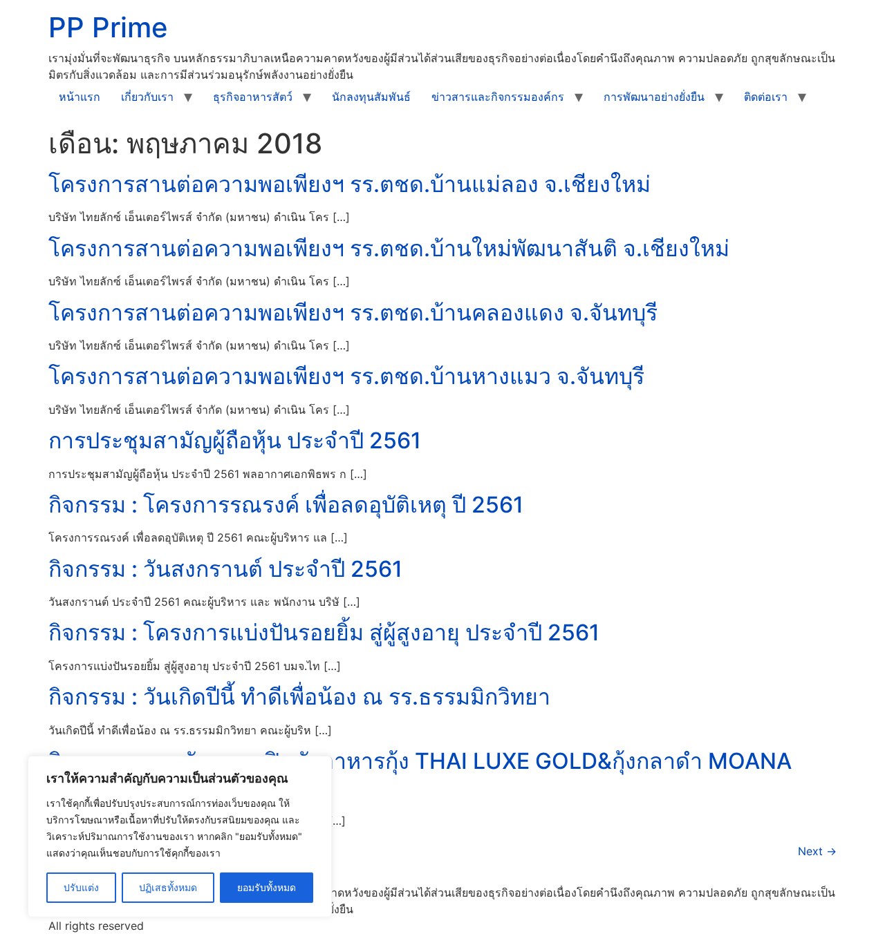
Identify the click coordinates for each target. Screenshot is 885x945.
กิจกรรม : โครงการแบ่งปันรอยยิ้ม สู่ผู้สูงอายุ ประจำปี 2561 (323, 632)
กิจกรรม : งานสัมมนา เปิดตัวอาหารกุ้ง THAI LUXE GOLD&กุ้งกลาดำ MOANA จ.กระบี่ (420, 774)
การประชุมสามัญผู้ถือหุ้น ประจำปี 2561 (234, 440)
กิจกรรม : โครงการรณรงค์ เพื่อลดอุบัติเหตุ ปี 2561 (285, 504)
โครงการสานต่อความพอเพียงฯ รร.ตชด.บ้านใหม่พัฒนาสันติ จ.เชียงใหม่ (388, 248)
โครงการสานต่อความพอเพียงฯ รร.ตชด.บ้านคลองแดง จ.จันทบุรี (353, 312)
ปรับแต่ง (81, 887)
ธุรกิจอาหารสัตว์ (252, 97)
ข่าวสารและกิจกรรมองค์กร (497, 97)
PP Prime (108, 27)
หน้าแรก (79, 97)
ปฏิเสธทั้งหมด (168, 887)
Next (817, 851)
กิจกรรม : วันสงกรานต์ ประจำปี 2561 (225, 568)
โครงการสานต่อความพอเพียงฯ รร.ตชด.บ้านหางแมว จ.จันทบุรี (346, 376)
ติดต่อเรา (766, 97)
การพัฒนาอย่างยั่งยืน (654, 97)
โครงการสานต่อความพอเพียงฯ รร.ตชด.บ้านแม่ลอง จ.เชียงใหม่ (349, 184)
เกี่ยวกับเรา (147, 97)
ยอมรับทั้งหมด (266, 887)
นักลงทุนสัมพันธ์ (371, 97)
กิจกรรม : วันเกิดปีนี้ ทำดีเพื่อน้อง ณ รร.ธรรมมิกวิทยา (299, 696)
